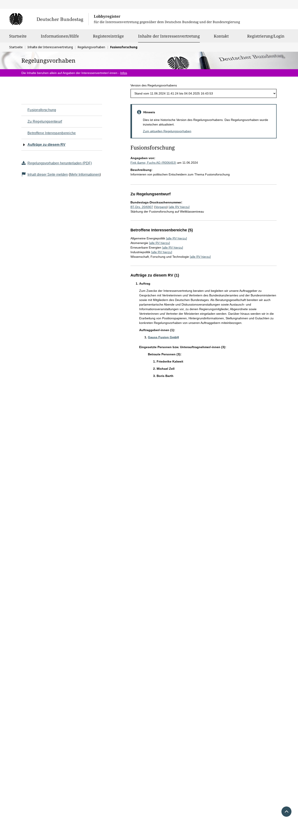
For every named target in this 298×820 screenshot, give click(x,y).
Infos (123, 73)
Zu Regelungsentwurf (44, 121)
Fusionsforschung (41, 110)
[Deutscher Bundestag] (48, 19)
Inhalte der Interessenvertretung (169, 36)
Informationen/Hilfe (60, 36)
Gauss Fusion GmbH (163, 337)
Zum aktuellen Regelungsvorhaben (167, 131)
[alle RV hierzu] (179, 207)
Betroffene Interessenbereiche (51, 133)
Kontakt (221, 36)
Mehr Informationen (85, 174)
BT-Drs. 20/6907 (141, 207)
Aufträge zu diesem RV (46, 144)
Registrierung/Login (265, 36)
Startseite (18, 36)
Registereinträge (108, 36)
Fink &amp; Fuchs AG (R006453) (153, 162)
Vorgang (161, 207)
